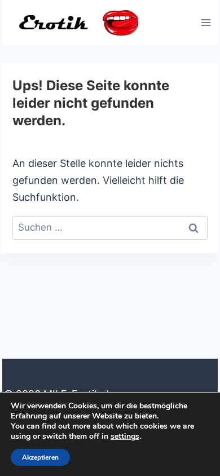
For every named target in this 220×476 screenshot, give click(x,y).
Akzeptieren (40, 457)
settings (125, 436)
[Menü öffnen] (205, 22)
